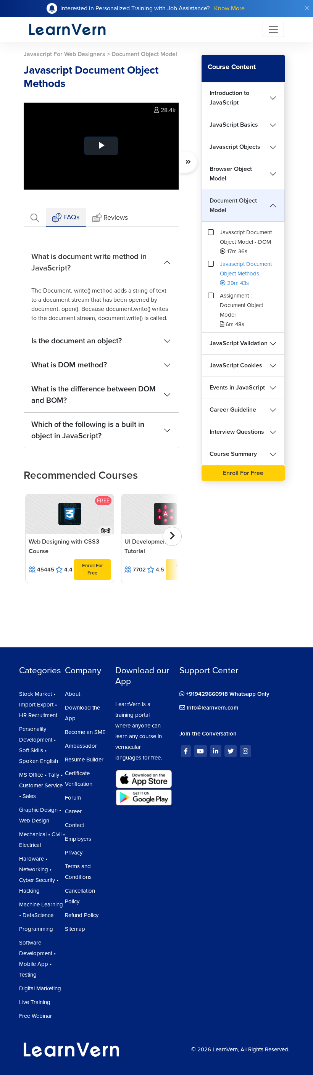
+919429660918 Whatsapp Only (226, 693)
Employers (78, 838)
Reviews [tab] (115, 217)
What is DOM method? (69, 365)
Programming (36, 928)
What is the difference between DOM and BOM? (93, 395)
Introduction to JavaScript (229, 97)
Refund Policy (81, 915)
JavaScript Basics (234, 125)
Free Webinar (35, 1015)
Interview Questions (237, 432)
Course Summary (233, 454)
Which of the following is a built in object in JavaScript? (87, 430)
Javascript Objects (235, 147)
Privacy (73, 852)
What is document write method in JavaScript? (89, 262)
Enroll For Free (92, 569)
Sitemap (75, 928)
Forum (73, 797)
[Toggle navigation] (273, 29)
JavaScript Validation (239, 343)
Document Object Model (233, 205)
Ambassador (81, 745)
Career (73, 811)
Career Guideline (233, 410)
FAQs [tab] (70, 217)
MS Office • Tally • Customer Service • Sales (41, 785)
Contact (74, 825)
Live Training (34, 1002)
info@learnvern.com (212, 707)
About (72, 693)
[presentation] (172, 536)
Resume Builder (84, 759)
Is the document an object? (76, 341)
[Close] (307, 8)
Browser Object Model (231, 173)
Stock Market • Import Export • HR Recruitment (38, 704)
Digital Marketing (40, 988)
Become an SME (85, 732)
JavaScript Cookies (236, 365)
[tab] (35, 217)
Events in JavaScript (237, 387)
